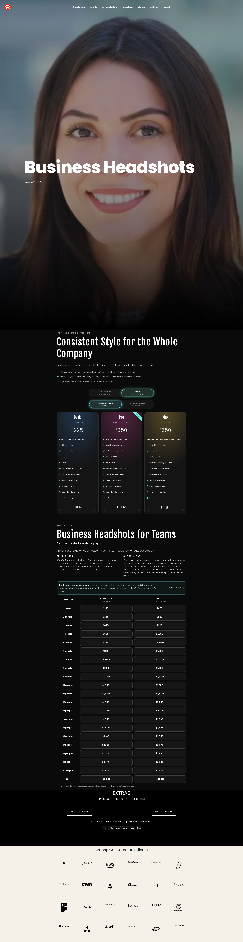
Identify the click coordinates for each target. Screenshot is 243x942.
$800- (160, 616)
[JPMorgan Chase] (110, 907)
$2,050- (160, 702)
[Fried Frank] (64, 907)
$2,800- (160, 753)
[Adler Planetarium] (64, 865)
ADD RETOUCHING (164, 811)
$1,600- (106, 702)
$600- (106, 633)
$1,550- (160, 668)
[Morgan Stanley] (133, 929)
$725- (106, 642)
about (166, 7)
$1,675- (160, 676)
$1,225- (106, 676)
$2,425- (160, 727)
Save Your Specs (173, 588)
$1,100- (106, 668)
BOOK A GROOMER (79, 811)
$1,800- (160, 685)
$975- (106, 659)
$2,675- (160, 744)
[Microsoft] (64, 929)
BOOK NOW (78, 508)
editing (154, 7)
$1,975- (106, 727)
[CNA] (87, 886)
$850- (106, 651)
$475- (106, 625)
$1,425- (160, 659)
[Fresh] (179, 886)
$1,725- (106, 710)
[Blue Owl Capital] (179, 865)
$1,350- (106, 685)
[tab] (105, 392)
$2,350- (106, 753)
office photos (109, 7)
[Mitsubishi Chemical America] (87, 929)
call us (106, 778)
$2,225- (106, 744)
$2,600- (106, 770)
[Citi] (64, 886)
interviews (127, 7)
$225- (106, 608)
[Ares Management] (87, 865)
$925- (160, 625)
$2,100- (106, 736)
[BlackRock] (133, 865)
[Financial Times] (156, 886)
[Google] (87, 907)
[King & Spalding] (133, 907)
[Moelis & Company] (110, 929)
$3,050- (160, 770)
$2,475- (106, 761)
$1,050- (160, 633)
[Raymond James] (179, 929)
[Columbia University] (110, 886)
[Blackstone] (156, 865)
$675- (160, 608)
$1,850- (106, 719)
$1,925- (160, 693)
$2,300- (160, 719)
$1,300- (160, 651)
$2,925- (160, 761)
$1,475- (106, 693)
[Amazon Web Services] (110, 865)
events (93, 7)
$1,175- (160, 642)
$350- (106, 616)
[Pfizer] (156, 929)
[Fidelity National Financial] (133, 886)
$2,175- (160, 710)
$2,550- (160, 736)
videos (141, 7)
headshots (79, 7)
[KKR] (156, 907)
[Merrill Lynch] (179, 907)
